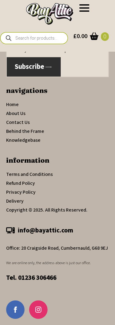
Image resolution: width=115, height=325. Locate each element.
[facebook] (15, 309)
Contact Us (18, 122)
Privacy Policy (21, 192)
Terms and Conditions (29, 174)
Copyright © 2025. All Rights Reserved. (46, 210)
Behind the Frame (25, 131)
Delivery (15, 201)
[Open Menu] (84, 8)
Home (12, 104)
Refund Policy (20, 183)
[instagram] (38, 309)
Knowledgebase (23, 140)
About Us (15, 113)
